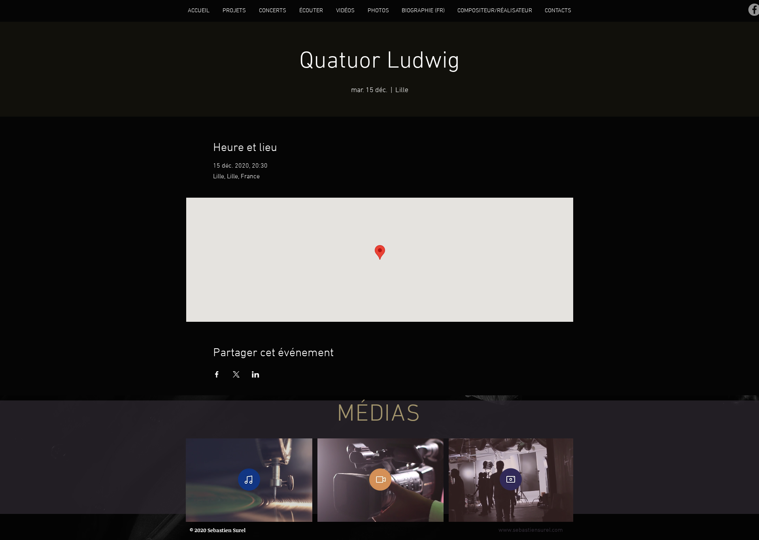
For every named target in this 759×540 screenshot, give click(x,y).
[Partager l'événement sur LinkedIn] (255, 374)
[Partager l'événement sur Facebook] (217, 374)
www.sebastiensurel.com (530, 530)
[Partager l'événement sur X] (236, 374)
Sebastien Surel (226, 530)
